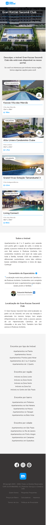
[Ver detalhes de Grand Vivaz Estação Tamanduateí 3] (23, 165)
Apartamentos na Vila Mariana (23, 405)
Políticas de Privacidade (29, 502)
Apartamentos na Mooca (23, 409)
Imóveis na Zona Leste (23, 377)
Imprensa (36, 497)
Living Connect (11, 213)
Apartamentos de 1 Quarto (23, 364)
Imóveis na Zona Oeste (23, 380)
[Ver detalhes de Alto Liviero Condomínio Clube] (23, 128)
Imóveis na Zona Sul (23, 386)
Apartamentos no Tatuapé (23, 412)
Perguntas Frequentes (29, 493)
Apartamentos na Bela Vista (23, 415)
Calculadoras (26, 497)
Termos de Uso (13, 502)
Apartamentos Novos (23, 354)
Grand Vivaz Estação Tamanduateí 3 (22, 177)
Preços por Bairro (12, 497)
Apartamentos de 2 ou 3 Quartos (23, 361)
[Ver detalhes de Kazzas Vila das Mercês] (23, 90)
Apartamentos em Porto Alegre (23, 434)
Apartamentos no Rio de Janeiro (23, 431)
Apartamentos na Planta (23, 351)
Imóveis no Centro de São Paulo (23, 389)
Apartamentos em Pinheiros (23, 402)
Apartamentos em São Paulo (23, 428)
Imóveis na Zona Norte (23, 383)
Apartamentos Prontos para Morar (23, 357)
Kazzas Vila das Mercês (15, 102)
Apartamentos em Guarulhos (23, 440)
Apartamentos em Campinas (23, 437)
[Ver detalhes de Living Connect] (23, 201)
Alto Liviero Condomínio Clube (19, 140)
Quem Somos (14, 493)
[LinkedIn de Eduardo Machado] (34, 292)
